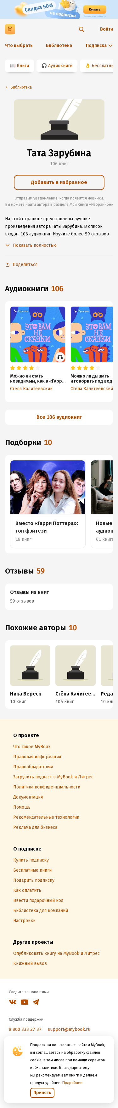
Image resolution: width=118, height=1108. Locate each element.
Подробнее (72, 1083)
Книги (23, 65)
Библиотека (59, 45)
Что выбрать (19, 45)
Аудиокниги (60, 65)
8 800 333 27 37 (25, 1029)
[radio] (12, 368)
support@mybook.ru (69, 1029)
